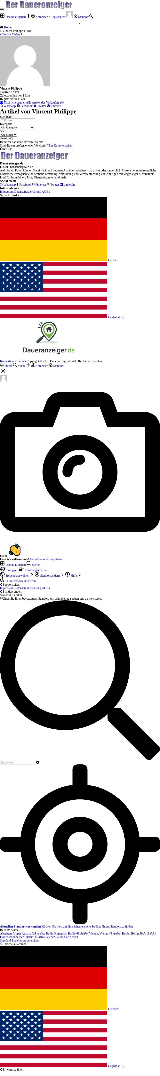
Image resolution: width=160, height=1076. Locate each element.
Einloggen (12, 570)
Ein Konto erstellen (60, 145)
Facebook (26, 106)
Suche (35, 564)
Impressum (6, 191)
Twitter (41, 106)
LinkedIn (69, 184)
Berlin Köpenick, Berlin (67, 933)
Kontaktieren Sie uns (13, 361)
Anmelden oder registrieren (46, 559)
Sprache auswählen (17, 575)
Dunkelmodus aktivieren (20, 581)
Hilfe (74, 575)
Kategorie (6, 124)
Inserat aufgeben (16, 16)
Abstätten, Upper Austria (22, 933)
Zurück (6, 34)
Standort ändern (49, 575)
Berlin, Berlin (137, 933)
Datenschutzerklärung (27, 191)
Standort (83, 16)
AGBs (46, 191)
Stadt (3, 131)
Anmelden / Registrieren (50, 16)
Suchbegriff (7, 116)
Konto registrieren (35, 570)
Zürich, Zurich (62, 937)
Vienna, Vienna (105, 933)
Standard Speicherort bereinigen (19, 940)
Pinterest (55, 106)
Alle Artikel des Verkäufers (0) (45, 102)
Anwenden (6, 138)
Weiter (16, 34)
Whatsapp (9, 106)
